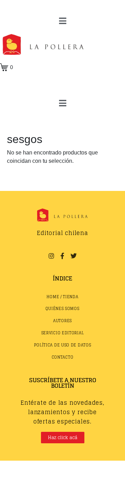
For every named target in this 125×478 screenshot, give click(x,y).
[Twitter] (73, 255)
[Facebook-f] (62, 255)
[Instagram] (51, 255)
